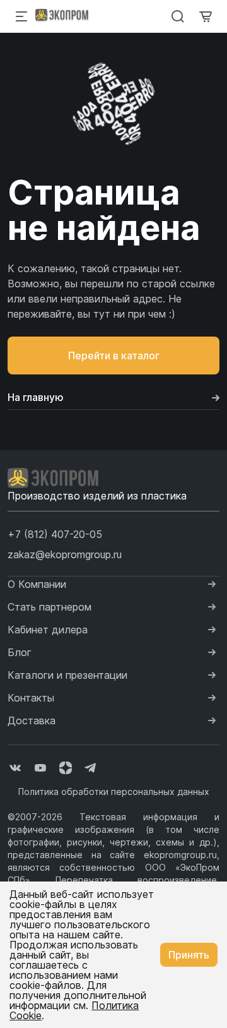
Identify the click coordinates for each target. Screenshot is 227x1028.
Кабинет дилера (48, 629)
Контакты (31, 697)
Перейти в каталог (114, 355)
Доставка (31, 720)
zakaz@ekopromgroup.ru (65, 554)
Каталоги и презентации (67, 675)
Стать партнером (49, 607)
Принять (188, 954)
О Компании (37, 584)
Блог (20, 652)
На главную (36, 397)
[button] (55, 534)
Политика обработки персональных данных (113, 791)
